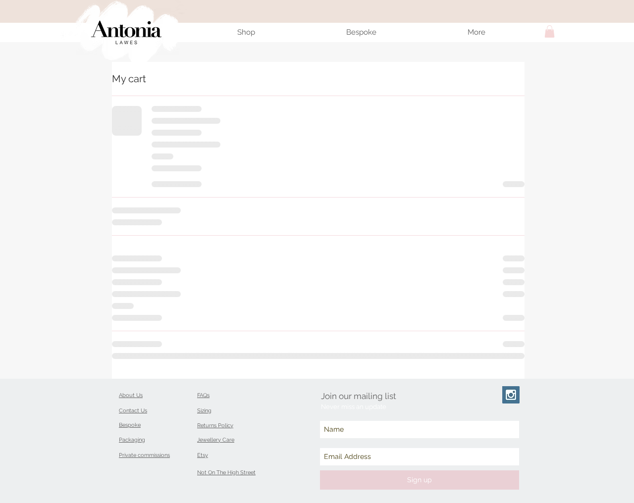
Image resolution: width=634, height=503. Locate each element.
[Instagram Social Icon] (511, 394)
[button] (549, 31)
